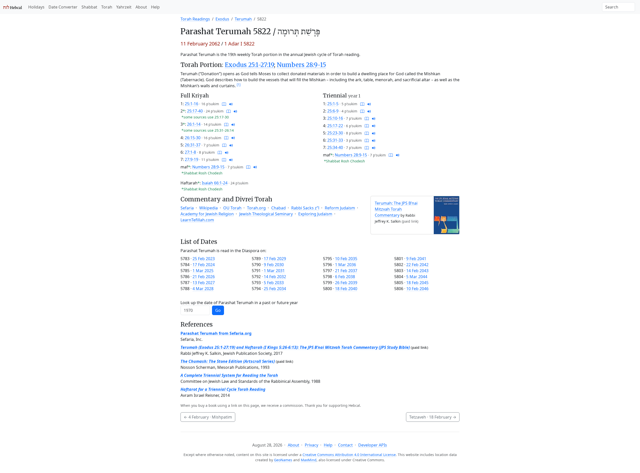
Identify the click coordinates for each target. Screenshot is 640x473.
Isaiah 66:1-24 (215, 183)
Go (218, 310)
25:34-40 (335, 147)
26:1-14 (193, 124)
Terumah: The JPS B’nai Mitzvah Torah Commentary (396, 209)
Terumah (243, 19)
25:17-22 (335, 125)
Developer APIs (372, 445)
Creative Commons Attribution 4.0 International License (349, 454)
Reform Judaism (340, 208)
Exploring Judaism (315, 214)
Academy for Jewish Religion (207, 214)
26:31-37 (192, 145)
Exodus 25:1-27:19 (249, 65)
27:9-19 (191, 159)
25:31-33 (335, 140)
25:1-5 (332, 103)
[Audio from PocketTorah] (231, 103)
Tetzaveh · (432, 417)
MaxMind (308, 460)
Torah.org (256, 208)
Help (155, 7)
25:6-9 (332, 111)
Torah (106, 7)
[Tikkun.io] (224, 103)
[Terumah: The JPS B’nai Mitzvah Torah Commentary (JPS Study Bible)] (446, 214)
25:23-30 (335, 133)
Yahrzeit (124, 7)
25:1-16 (191, 103)
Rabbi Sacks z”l (305, 208)
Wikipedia (208, 208)
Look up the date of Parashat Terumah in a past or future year (239, 302)
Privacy (311, 445)
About (141, 7)
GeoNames (283, 460)
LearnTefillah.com (197, 220)
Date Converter (63, 7)
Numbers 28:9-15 (301, 65)
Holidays (36, 7)
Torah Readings (195, 19)
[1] (238, 84)
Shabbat (89, 7)
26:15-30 (192, 137)
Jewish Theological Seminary (266, 214)
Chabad (278, 208)
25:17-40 (195, 111)
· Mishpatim (208, 417)
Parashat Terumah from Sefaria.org (216, 333)
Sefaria (187, 208)
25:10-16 (335, 118)
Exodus (222, 19)
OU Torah (232, 208)
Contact (345, 445)
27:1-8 (190, 152)
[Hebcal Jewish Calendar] (12, 7)
